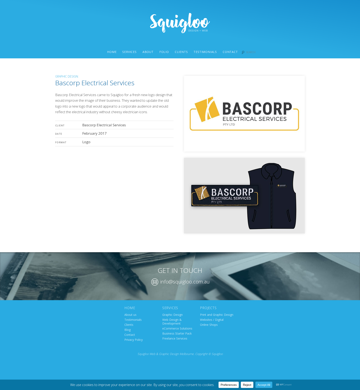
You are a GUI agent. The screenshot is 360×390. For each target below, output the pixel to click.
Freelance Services (174, 338)
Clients (181, 52)
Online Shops (209, 325)
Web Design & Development (172, 321)
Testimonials (205, 52)
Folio (164, 52)
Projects (208, 308)
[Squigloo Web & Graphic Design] (180, 32)
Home (111, 52)
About (148, 52)
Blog (127, 330)
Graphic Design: (67, 76)
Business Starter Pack (177, 333)
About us (130, 315)
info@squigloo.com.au (184, 281)
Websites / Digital (212, 320)
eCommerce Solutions (177, 328)
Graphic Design (172, 315)
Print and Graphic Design (216, 315)
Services (129, 52)
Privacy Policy (133, 340)
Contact (230, 52)
